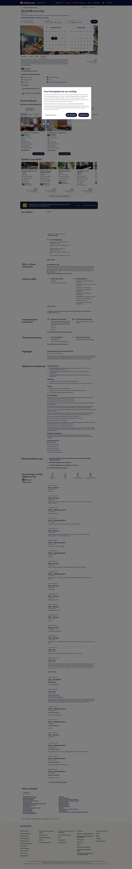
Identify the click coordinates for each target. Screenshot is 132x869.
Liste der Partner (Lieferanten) (51, 109)
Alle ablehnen (71, 115)
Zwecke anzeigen (50, 115)
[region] (66, 103)
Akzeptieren (84, 115)
